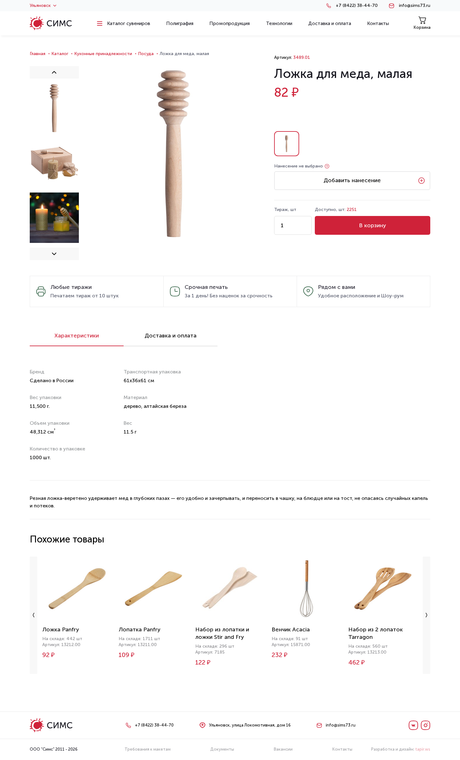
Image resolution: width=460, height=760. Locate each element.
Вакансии (283, 749)
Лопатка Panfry (140, 629)
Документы (222, 749)
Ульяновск (40, 5)
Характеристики (76, 335)
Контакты (342, 749)
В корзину (372, 225)
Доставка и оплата (171, 335)
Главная (37, 53)
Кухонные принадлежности (103, 53)
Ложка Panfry (60, 629)
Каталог (59, 53)
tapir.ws (422, 749)
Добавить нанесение (352, 180)
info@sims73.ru (414, 5)
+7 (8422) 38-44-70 (357, 5)
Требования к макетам (148, 749)
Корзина (422, 27)
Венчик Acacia (291, 629)
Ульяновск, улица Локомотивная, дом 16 (250, 725)
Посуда (146, 53)
